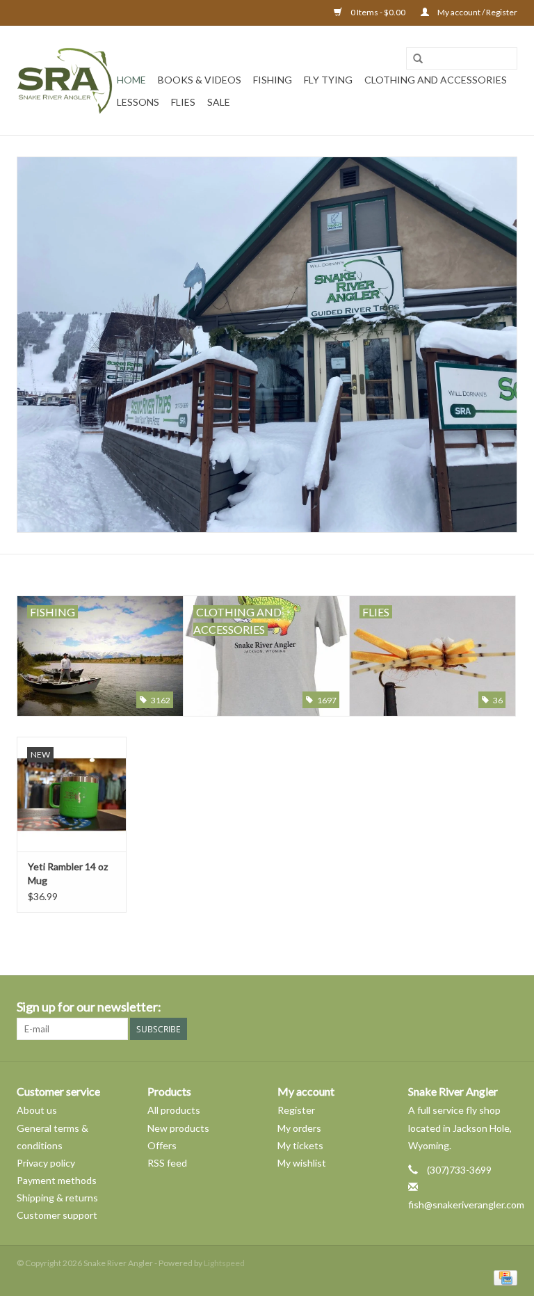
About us (37, 1110)
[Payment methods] (503, 1277)
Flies (183, 102)
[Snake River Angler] (65, 80)
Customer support (57, 1215)
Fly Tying (328, 80)
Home (131, 80)
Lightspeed (224, 1263)
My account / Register (476, 12)
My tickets (300, 1145)
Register (296, 1110)
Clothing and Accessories (435, 80)
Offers (162, 1145)
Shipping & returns (57, 1197)
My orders (299, 1128)
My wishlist (301, 1163)
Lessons (138, 102)
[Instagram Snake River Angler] (506, 1007)
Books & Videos (199, 80)
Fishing (272, 80)
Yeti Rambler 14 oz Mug (68, 873)
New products (178, 1128)
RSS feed (167, 1163)
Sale (218, 102)
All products (173, 1110)
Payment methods (57, 1180)
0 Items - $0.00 (378, 12)
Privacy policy (46, 1163)
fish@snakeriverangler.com (466, 1204)
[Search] (418, 59)
